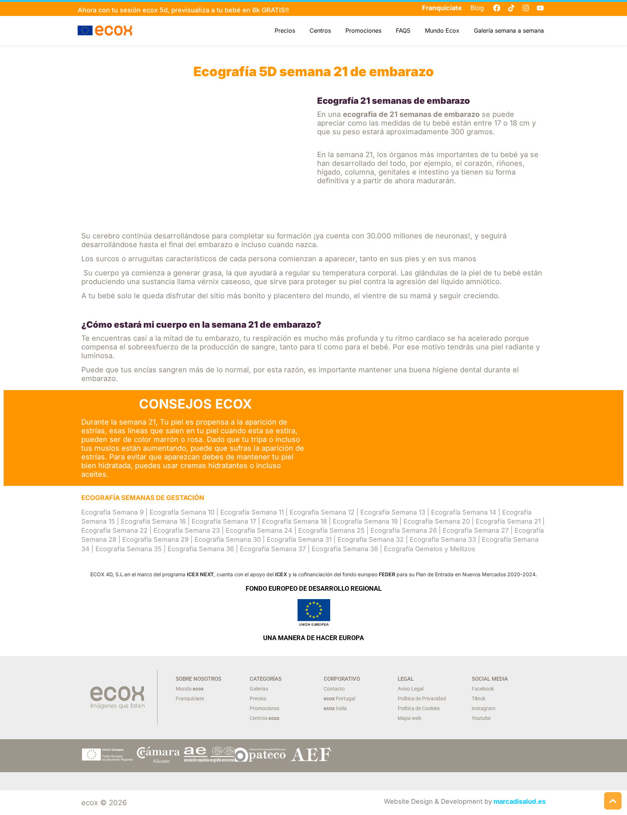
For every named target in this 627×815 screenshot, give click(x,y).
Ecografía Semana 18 (294, 521)
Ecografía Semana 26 (403, 530)
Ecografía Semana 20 (436, 521)
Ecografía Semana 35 (128, 549)
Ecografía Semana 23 (186, 530)
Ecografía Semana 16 (153, 521)
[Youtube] (540, 8)
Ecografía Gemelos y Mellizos (429, 549)
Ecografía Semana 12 (322, 512)
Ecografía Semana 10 (181, 512)
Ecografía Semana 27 (476, 530)
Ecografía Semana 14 (463, 512)
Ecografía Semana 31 (299, 539)
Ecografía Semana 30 (227, 539)
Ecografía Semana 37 (273, 549)
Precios (285, 30)
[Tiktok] (511, 8)
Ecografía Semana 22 (114, 530)
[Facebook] (496, 8)
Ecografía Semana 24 (259, 530)
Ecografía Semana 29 (155, 539)
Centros (320, 30)
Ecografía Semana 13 (392, 512)
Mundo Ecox (442, 30)
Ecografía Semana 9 (112, 512)
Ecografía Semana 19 (365, 521)
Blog (477, 8)
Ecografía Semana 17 (224, 521)
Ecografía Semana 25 (331, 530)
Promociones (363, 30)
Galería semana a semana (509, 30)
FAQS (403, 30)
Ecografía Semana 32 (370, 539)
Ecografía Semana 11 (252, 512)
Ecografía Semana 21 (508, 521)
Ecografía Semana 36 (201, 549)
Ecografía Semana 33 (443, 539)
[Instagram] (525, 8)
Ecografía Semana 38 (345, 549)
